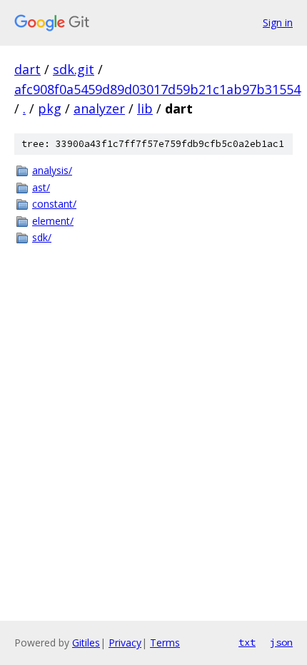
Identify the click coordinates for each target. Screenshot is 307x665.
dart (27, 69)
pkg (49, 108)
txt (247, 642)
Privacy (125, 642)
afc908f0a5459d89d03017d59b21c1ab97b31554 (157, 89)
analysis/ (52, 170)
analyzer (99, 108)
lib (145, 108)
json (281, 642)
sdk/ (41, 237)
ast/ (41, 187)
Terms (165, 642)
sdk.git (73, 69)
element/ (53, 221)
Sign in (278, 22)
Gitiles (86, 642)
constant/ (54, 203)
